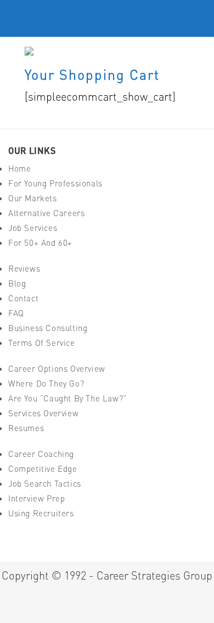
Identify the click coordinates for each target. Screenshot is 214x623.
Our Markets (32, 198)
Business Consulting (47, 328)
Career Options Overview (56, 368)
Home (19, 168)
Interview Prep (36, 498)
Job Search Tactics (44, 483)
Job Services (32, 228)
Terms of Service (41, 343)
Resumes (26, 428)
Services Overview (43, 413)
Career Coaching (41, 454)
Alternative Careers (46, 213)
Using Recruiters (41, 513)
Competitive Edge (42, 468)
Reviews (24, 268)
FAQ (16, 313)
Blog (17, 283)
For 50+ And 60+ (40, 242)
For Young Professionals (55, 183)
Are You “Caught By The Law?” (67, 398)
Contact (23, 298)
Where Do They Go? (46, 383)
